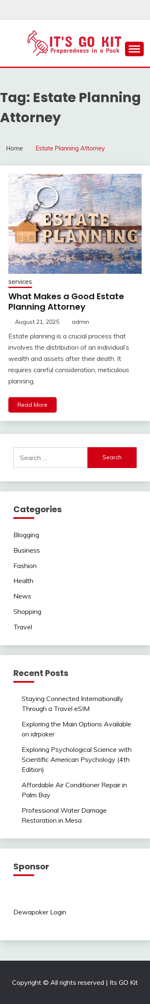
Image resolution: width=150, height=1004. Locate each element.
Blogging (26, 535)
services (20, 281)
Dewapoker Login (39, 912)
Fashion (25, 565)
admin (80, 321)
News (22, 596)
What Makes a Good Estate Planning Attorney (66, 301)
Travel (22, 627)
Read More (33, 404)
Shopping (27, 611)
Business (26, 550)
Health (23, 580)
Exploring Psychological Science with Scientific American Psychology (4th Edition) (77, 759)
